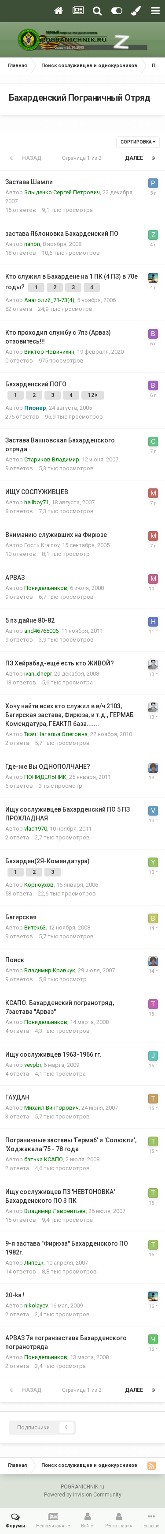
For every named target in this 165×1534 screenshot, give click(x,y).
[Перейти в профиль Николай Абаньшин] (153, 622)
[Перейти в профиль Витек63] (153, 918)
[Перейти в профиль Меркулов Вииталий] (153, 493)
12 (91, 395)
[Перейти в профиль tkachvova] (153, 1004)
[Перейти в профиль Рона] (153, 183)
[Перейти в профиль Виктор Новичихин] (153, 334)
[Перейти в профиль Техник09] (153, 768)
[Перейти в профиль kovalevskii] (153, 664)
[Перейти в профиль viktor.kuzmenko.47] (153, 811)
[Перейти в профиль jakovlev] (153, 1056)
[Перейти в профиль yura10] (153, 862)
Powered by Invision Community (82, 1495)
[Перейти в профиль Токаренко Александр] (153, 1098)
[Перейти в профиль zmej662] (153, 235)
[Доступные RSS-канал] (151, 1465)
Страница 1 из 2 (83, 158)
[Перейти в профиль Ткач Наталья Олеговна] (153, 1141)
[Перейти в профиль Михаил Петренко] (153, 579)
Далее (134, 158)
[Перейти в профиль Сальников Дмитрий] (153, 441)
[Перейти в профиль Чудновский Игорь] (153, 1339)
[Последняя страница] (153, 158)
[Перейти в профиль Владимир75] (153, 278)
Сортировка (137, 142)
